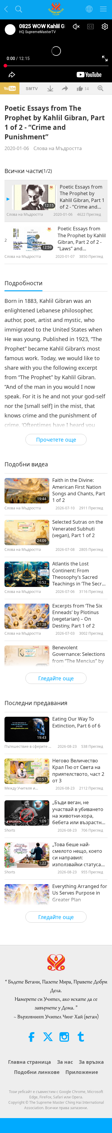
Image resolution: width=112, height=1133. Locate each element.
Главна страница (29, 1062)
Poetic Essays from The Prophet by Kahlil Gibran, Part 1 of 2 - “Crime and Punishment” (82, 197)
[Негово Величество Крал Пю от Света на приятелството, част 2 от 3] (26, 771)
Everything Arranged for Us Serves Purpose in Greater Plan (79, 893)
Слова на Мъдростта (57, 148)
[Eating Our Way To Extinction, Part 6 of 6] (26, 729)
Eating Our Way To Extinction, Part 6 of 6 (76, 722)
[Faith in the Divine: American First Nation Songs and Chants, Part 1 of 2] (26, 490)
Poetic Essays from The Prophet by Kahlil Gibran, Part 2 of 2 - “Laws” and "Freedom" (82, 238)
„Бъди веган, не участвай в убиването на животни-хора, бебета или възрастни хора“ (78, 812)
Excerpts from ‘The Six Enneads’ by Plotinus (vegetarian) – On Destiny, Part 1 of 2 (77, 615)
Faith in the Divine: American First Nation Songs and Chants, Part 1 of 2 (78, 490)
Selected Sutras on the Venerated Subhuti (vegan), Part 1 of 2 (77, 529)
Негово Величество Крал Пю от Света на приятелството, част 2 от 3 (78, 770)
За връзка (91, 1062)
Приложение (81, 1072)
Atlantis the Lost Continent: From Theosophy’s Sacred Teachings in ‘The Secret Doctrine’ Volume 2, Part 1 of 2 (79, 573)
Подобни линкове (36, 1072)
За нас (65, 1062)
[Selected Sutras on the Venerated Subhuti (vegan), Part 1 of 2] (26, 532)
